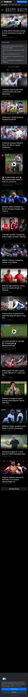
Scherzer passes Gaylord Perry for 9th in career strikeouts (12, 145)
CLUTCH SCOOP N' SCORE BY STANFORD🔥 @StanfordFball (13, 343)
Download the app (21, 1)
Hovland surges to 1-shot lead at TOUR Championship (13, 453)
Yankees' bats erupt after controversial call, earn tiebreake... (12, 92)
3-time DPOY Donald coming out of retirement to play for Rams (13, 33)
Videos (19, 70)
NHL (16, 4)
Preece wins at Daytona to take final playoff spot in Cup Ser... (14, 315)
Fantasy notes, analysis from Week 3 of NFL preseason (14, 427)
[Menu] (1, 1)
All (8, 70)
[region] (14, 685)
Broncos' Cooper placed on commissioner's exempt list (13, 61)
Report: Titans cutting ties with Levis (11, 54)
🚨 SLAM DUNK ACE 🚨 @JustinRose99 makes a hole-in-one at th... (12, 179)
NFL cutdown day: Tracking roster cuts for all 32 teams (13, 57)
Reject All (14, 692)
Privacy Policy (18, 686)
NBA (13, 4)
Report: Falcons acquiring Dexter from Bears (12, 261)
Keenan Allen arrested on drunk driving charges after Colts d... (13, 209)
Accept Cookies (14, 689)
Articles (13, 70)
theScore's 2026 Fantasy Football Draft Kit (12, 118)
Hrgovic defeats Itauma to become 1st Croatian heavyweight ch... (12, 479)
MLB (19, 4)
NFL (10, 4)
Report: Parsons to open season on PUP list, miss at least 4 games (13, 46)
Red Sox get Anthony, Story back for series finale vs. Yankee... (13, 288)
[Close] (25, 674)
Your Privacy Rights (14, 695)
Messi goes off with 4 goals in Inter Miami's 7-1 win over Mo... (13, 373)
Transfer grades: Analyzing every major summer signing (13, 235)
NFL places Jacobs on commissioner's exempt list (14, 50)
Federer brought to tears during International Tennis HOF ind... (13, 400)
